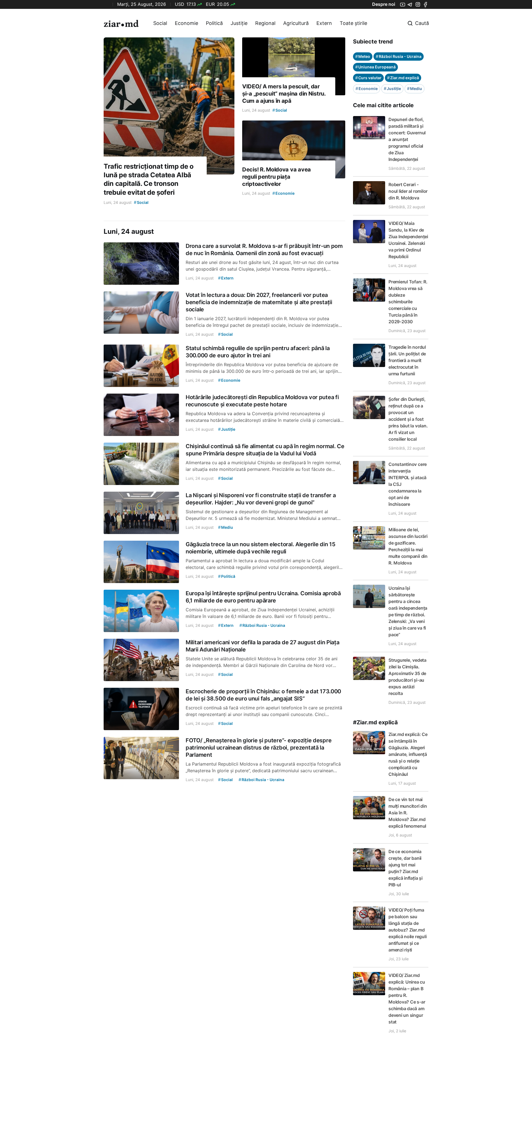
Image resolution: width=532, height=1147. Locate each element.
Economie (186, 23)
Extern (324, 23)
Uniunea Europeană (375, 67)
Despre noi (383, 4)
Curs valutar (368, 77)
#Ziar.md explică (375, 722)
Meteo (362, 56)
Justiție (239, 23)
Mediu (414, 88)
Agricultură (296, 23)
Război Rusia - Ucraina (398, 56)
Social (160, 23)
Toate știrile (353, 23)
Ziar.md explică (403, 77)
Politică (214, 23)
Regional (265, 23)
